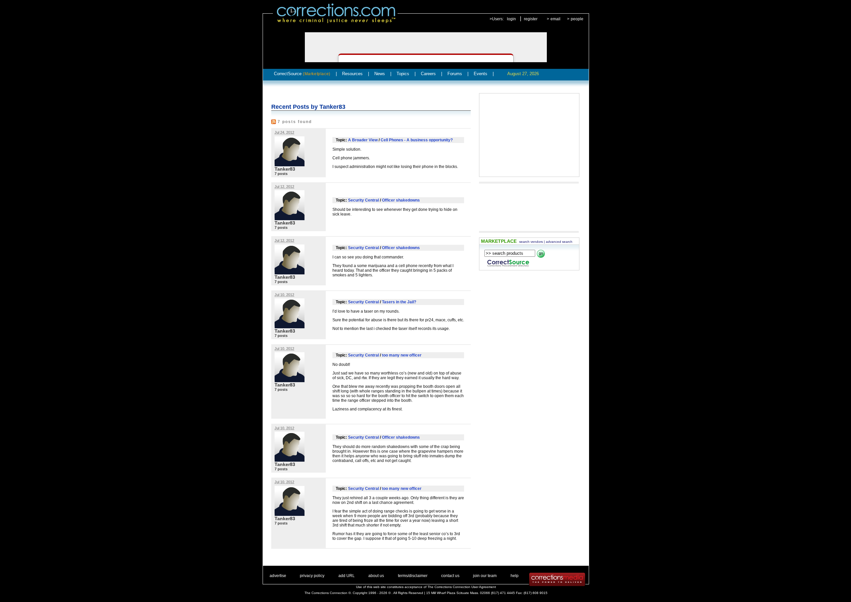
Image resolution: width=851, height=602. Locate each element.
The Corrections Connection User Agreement (461, 587)
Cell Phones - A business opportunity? (417, 140)
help (515, 575)
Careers (428, 73)
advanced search (559, 241)
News (379, 73)
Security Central (363, 200)
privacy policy (312, 575)
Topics (403, 73)
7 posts (281, 174)
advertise (278, 575)
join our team (485, 575)
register (531, 19)
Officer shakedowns (401, 200)
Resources (352, 73)
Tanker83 (285, 169)
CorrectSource (302, 73)
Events (480, 73)
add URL (346, 575)
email (555, 19)
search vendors (531, 241)
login (511, 19)
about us (376, 575)
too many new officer (402, 355)
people (577, 19)
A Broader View (363, 140)
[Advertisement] (529, 135)
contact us (450, 575)
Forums (454, 73)
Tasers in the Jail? (399, 302)
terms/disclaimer (412, 575)
